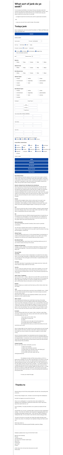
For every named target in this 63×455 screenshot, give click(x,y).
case (31, 151)
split (24, 147)
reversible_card (45, 149)
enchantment (20, 80)
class (38, 147)
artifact (18, 78)
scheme (18, 153)
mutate (24, 149)
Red (38, 62)
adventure (39, 151)
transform (18, 147)
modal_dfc (32, 149)
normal (17, 145)
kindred (18, 85)
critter (41, 78)
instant (18, 83)
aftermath (18, 149)
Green (31, 62)
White (18, 62)
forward (25, 48)
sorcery (41, 83)
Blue (24, 62)
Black (45, 62)
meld (31, 145)
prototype (45, 145)
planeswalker (43, 80)
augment (18, 151)
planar (24, 145)
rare (27, 139)
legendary (30, 80)
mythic (22, 139)
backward (31, 48)
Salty (31, 44)
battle (29, 78)
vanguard (25, 151)
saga (38, 145)
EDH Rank (22, 44)
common (38, 139)
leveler (38, 149)
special (17, 139)
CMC (27, 44)
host (31, 147)
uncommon (31, 139)
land (29, 83)
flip (44, 147)
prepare (45, 151)
